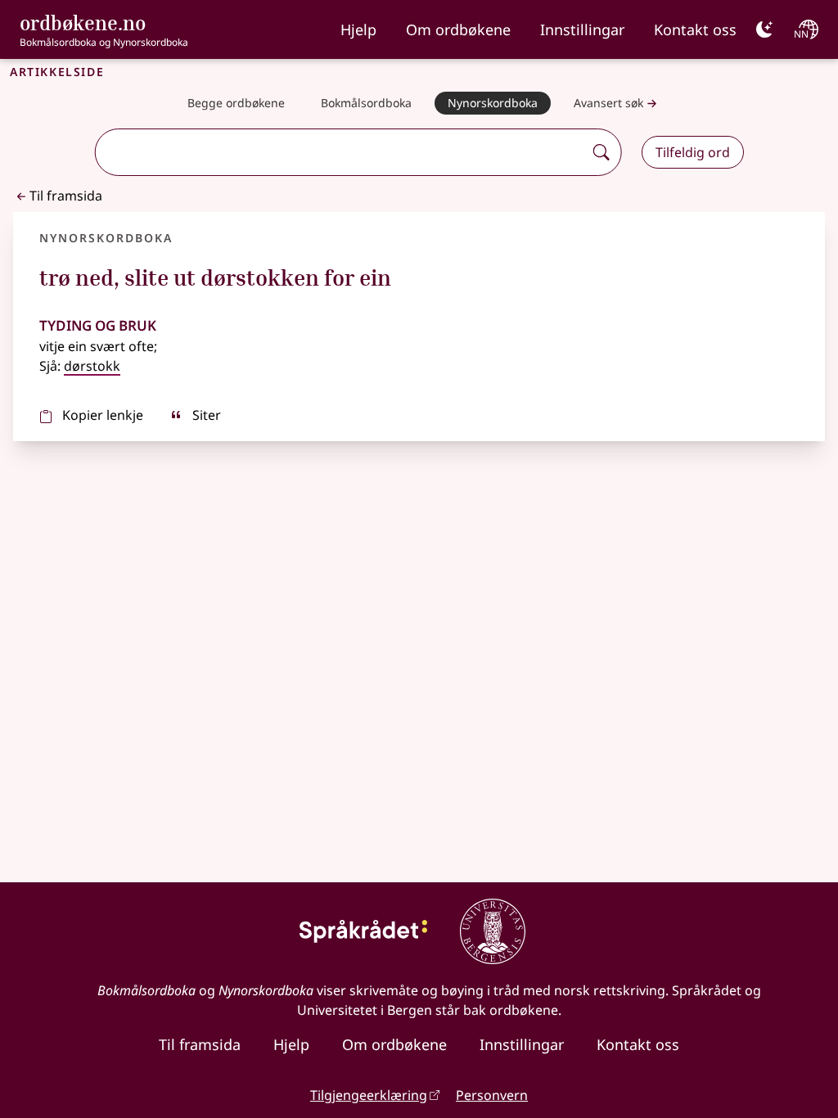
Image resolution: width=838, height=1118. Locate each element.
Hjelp (358, 29)
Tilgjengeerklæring (368, 1095)
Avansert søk (608, 102)
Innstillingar (582, 29)
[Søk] (601, 152)
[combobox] (341, 152)
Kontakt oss (695, 29)
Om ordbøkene (458, 29)
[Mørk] (764, 29)
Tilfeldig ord (693, 152)
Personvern (492, 1095)
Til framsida (65, 196)
